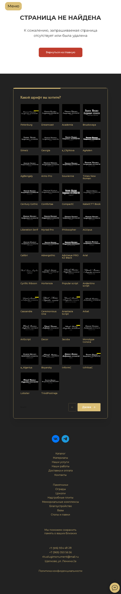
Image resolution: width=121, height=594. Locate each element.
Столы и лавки (60, 514)
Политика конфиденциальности (60, 570)
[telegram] (65, 439)
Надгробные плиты (60, 497)
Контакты (60, 474)
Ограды (60, 489)
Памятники (60, 484)
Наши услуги (60, 462)
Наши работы (60, 466)
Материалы (60, 457)
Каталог (60, 453)
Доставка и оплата (60, 470)
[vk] (55, 439)
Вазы (60, 510)
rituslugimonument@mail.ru (60, 556)
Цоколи (60, 493)
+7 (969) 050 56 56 (60, 552)
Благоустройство (60, 506)
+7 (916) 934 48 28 (60, 548)
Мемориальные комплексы (60, 501)
